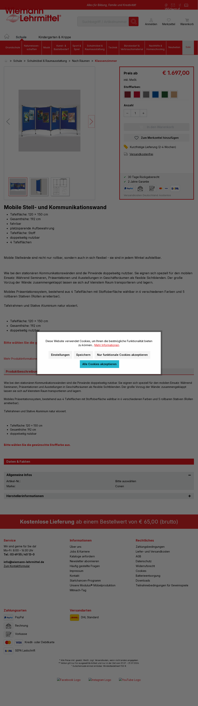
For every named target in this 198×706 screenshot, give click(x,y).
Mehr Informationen (106, 345)
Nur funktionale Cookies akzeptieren (122, 354)
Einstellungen (60, 354)
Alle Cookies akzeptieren (99, 364)
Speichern (83, 354)
